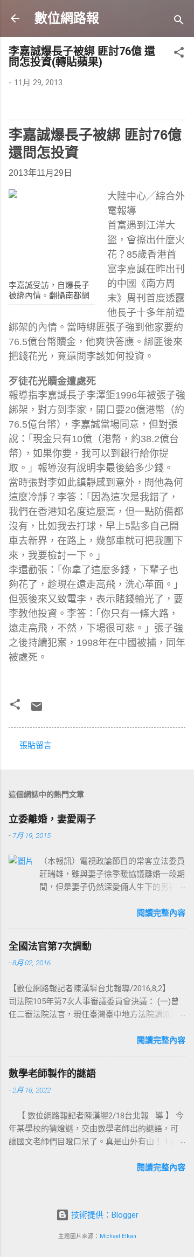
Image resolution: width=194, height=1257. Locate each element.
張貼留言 (35, 745)
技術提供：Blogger (103, 1215)
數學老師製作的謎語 (52, 1073)
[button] (178, 54)
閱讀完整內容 (161, 913)
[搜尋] (178, 21)
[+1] (149, 175)
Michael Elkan (118, 1236)
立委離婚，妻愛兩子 (52, 819)
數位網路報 (66, 18)
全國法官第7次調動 (50, 946)
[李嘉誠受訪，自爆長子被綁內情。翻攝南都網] (52, 232)
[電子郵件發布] (36, 710)
